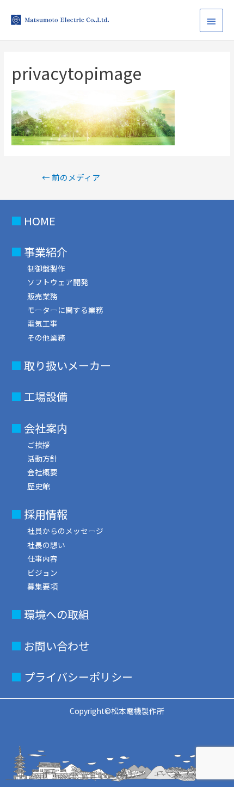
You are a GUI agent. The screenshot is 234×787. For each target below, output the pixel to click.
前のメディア (71, 177)
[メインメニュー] (212, 20)
